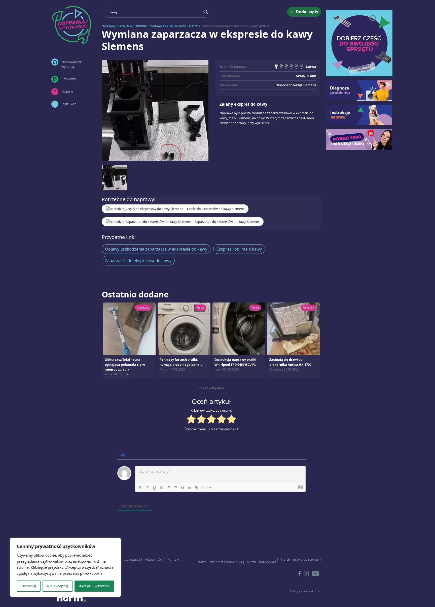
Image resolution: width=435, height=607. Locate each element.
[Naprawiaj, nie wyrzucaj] (71, 25)
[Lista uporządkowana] (168, 488)
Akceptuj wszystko (94, 586)
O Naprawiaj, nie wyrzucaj (121, 559)
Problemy (68, 79)
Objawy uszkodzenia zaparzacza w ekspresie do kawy (156, 249)
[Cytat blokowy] (182, 488)
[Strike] (161, 488)
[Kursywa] (147, 488)
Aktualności (153, 559)
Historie (67, 91)
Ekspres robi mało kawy (239, 249)
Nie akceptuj (57, 586)
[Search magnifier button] (205, 11)
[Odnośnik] (196, 488)
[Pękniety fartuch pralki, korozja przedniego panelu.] (184, 328)
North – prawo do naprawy (301, 559)
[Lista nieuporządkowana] (175, 488)
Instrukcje (68, 104)
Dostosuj (28, 586)
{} (203, 487)
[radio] (191, 419)
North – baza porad (261, 562)
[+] (210, 487)
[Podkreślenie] (154, 488)
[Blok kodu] (189, 488)
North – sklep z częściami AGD (220, 562)
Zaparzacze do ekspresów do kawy (138, 260)
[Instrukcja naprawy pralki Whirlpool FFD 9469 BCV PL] (238, 328)
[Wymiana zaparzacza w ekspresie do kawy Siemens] (155, 110)
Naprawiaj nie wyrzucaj (71, 64)
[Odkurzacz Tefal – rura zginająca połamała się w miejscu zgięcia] (129, 328)
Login (123, 454)
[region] (65, 567)
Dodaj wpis (304, 12)
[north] (71, 598)
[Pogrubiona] (140, 488)
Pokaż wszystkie (211, 388)
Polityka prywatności (305, 591)
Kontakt (173, 559)
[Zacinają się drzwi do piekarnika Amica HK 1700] (293, 328)
